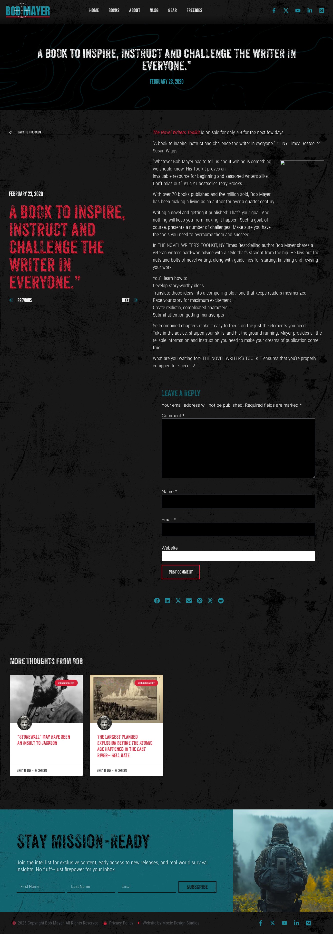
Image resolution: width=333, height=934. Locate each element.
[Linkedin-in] (309, 10)
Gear (172, 10)
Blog (154, 10)
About (134, 10)
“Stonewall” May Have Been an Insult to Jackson (43, 740)
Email (169, 520)
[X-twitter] (286, 10)
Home (94, 10)
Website (170, 548)
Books (113, 10)
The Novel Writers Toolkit (176, 132)
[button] (25, 132)
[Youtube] (298, 10)
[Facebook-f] (274, 10)
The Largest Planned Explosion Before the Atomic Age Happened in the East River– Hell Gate (124, 746)
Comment (173, 416)
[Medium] (321, 10)
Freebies (194, 10)
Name (169, 491)
